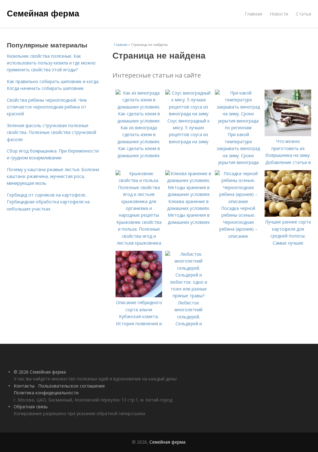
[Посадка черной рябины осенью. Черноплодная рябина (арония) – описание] (238, 201)
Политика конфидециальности (46, 393)
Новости (279, 14)
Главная (253, 14)
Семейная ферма (43, 13)
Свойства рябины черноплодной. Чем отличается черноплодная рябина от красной (47, 107)
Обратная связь (31, 407)
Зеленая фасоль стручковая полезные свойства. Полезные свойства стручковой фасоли (51, 132)
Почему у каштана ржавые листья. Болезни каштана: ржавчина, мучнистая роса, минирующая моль (53, 176)
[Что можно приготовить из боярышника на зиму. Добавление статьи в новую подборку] (288, 134)
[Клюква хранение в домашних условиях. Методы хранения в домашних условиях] (188, 194)
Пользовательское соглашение (71, 386)
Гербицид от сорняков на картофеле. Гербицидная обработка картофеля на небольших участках (48, 202)
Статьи (303, 14)
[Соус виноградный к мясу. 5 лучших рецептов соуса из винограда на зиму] (188, 114)
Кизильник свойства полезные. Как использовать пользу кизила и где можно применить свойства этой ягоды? (51, 63)
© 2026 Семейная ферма (40, 372)
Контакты (24, 386)
